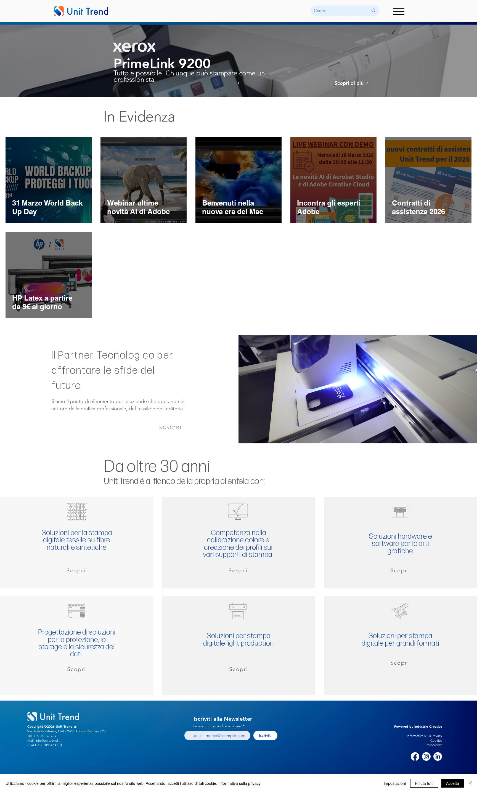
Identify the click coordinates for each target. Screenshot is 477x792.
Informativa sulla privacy (239, 783)
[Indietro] (30, 60)
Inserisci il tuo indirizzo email (217, 726)
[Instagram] (426, 756)
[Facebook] (415, 756)
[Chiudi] (470, 783)
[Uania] (243, 83)
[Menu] (398, 11)
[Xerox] (238, 83)
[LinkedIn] (437, 756)
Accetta (452, 783)
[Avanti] (446, 60)
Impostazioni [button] (395, 783)
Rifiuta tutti (424, 783)
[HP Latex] (233, 83)
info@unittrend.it (47, 740)
